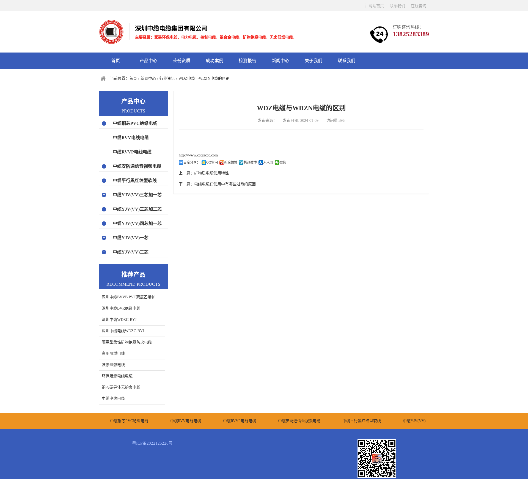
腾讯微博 (250, 162)
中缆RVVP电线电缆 (132, 152)
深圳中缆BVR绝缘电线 (121, 308)
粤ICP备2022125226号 (152, 443)
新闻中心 (280, 60)
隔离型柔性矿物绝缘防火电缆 (127, 342)
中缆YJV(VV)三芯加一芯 (137, 194)
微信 (282, 162)
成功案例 (214, 60)
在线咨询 (418, 6)
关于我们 (313, 60)
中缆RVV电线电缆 (131, 137)
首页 (115, 60)
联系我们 (397, 6)
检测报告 (247, 60)
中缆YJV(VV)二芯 (130, 252)
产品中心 (148, 60)
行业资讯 (167, 78)
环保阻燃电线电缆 (117, 376)
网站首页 (376, 6)
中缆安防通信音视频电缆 (137, 166)
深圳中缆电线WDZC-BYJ (123, 331)
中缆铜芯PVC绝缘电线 (135, 123)
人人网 (268, 162)
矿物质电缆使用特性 (211, 173)
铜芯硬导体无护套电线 (121, 387)
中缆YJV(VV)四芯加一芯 (137, 223)
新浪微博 (230, 162)
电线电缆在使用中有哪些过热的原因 (225, 184)
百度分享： (191, 162)
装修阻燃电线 (113, 365)
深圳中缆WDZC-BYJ (119, 320)
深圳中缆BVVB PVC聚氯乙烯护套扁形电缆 (133, 297)
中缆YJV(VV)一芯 (130, 237)
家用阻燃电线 (113, 353)
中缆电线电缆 (113, 399)
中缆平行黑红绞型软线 (135, 180)
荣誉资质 (181, 60)
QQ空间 (212, 162)
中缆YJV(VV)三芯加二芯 (137, 209)
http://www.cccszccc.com (198, 155)
